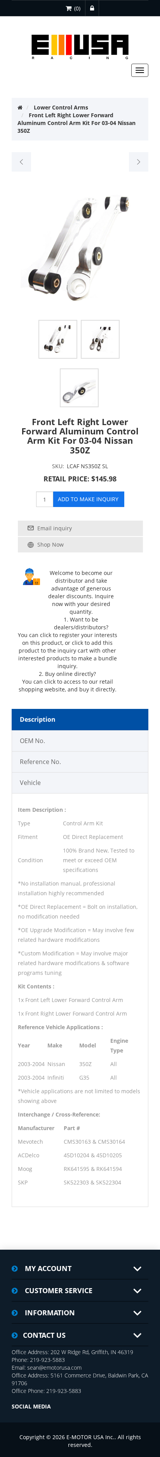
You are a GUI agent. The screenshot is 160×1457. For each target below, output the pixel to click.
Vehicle (30, 782)
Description (38, 719)
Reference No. (40, 761)
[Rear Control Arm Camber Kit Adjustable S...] (21, 162)
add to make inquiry (88, 499)
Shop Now (50, 544)
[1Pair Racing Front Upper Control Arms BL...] (138, 162)
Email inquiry (54, 528)
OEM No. (32, 740)
